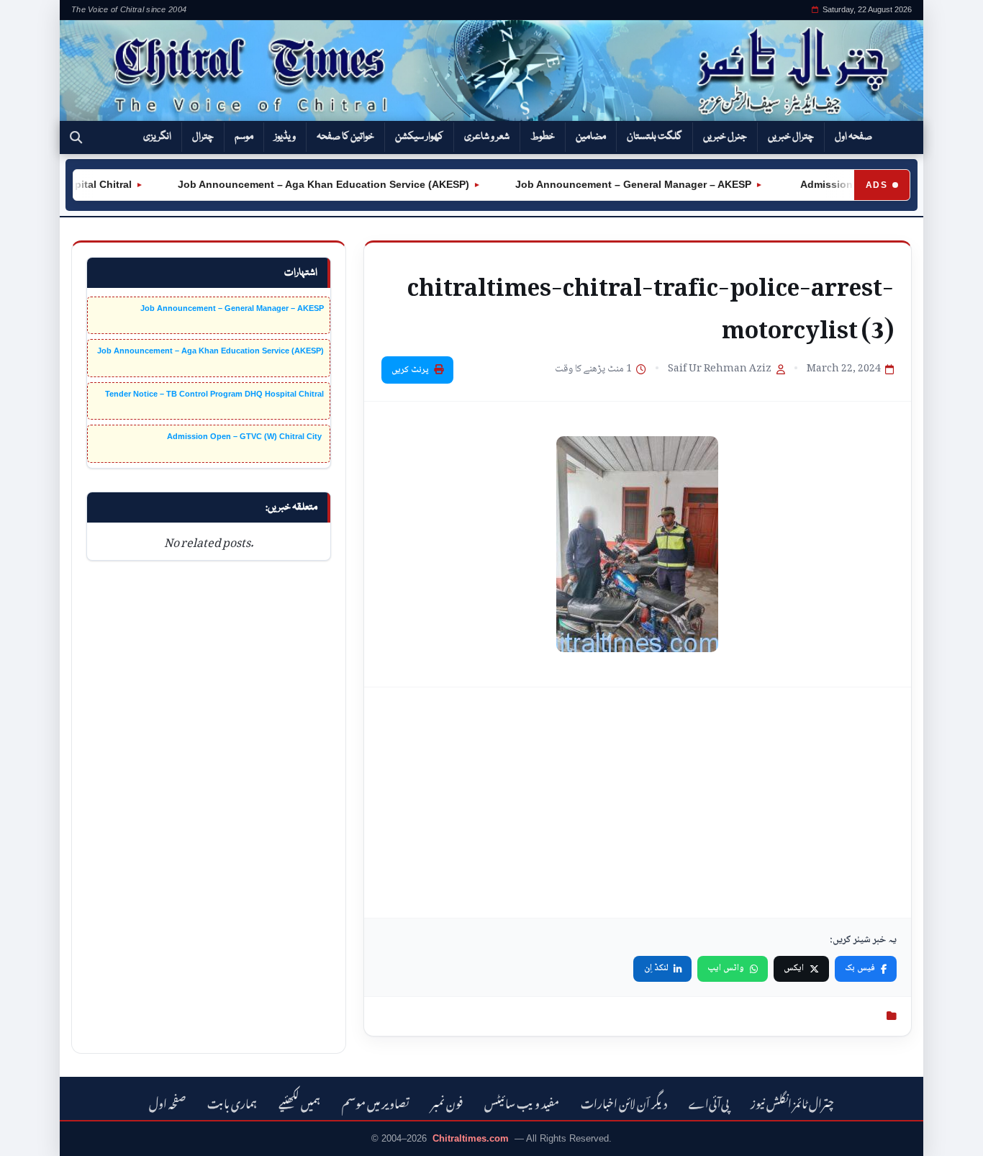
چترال (203, 137)
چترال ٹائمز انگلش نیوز (792, 1101)
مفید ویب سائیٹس (521, 1101)
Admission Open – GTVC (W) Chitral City (245, 436)
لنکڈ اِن (656, 968)
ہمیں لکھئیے (299, 1101)
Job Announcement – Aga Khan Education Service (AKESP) (310, 184)
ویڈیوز (285, 137)
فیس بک (860, 968)
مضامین (591, 137)
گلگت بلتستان (654, 137)
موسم (244, 137)
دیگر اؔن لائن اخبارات (624, 1101)
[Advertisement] (637, 802)
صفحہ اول (853, 137)
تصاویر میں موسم (375, 1101)
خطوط (542, 137)
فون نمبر (447, 1101)
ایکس (794, 968)
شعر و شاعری (486, 137)
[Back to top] (32, 1135)
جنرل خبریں (725, 137)
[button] (76, 137)
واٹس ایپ (725, 968)
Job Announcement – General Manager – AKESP (620, 184)
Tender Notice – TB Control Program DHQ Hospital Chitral (214, 393)
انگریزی (157, 137)
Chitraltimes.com (470, 1138)
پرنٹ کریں (410, 370)
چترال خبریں (791, 137)
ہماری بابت (232, 1101)
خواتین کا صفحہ (345, 137)
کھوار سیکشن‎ (419, 137)
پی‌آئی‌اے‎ (709, 1101)
